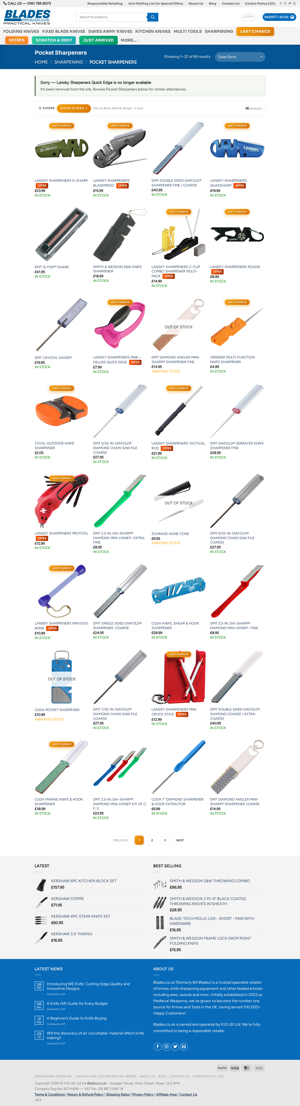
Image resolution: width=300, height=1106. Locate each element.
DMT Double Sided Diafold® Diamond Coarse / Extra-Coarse (235, 713)
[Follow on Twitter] (289, 3)
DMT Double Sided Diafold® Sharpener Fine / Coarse (176, 182)
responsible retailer (208, 1030)
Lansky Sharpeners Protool (61, 535)
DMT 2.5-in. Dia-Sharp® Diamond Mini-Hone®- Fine (234, 625)
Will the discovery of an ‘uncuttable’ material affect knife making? (95, 1035)
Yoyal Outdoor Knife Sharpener (54, 445)
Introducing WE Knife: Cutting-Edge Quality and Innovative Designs (88, 986)
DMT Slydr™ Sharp (52, 267)
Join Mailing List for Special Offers (155, 4)
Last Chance (255, 31)
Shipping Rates (118, 1094)
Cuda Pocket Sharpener (57, 710)
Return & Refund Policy (85, 1094)
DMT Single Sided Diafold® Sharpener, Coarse (117, 625)
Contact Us (231, 4)
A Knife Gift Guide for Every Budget (77, 1003)
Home (41, 62)
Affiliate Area (166, 1094)
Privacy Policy (143, 1094)
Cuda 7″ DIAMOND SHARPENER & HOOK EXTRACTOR (178, 801)
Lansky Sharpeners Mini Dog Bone (61, 625)
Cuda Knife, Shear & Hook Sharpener (175, 625)
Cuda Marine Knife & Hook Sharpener (59, 801)
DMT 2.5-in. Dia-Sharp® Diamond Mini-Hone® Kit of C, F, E (120, 803)
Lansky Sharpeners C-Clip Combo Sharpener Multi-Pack (176, 271)
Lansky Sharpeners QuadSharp (228, 182)
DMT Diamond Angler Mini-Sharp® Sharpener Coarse (235, 801)
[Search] (152, 17)
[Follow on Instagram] (285, 3)
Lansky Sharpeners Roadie (235, 269)
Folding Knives (21, 31)
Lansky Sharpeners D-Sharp (61, 182)
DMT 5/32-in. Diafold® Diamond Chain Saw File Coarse (115, 447)
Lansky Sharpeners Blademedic (111, 182)
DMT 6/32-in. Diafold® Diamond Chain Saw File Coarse (232, 537)
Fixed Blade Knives (63, 31)
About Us (195, 4)
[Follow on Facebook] (280, 3)
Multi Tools (188, 31)
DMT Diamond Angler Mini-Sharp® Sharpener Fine (176, 359)
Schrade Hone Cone (170, 534)
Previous (120, 840)
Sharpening (219, 31)
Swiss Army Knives (110, 31)
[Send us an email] (294, 3)
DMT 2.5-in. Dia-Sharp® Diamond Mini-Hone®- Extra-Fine (119, 537)
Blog (212, 4)
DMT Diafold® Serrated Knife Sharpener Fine (237, 445)
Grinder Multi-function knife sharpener (232, 359)
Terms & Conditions (50, 1094)
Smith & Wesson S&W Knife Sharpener (117, 269)
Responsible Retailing (105, 4)
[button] (248, 17)
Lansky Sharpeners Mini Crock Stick (174, 711)
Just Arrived (98, 40)
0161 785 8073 (39, 3)
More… (129, 40)
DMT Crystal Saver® (53, 358)
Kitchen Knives (153, 31)
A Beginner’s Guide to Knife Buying (77, 1018)
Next (180, 840)
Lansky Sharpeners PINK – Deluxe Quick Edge (117, 359)
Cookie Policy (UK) (260, 4)
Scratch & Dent (54, 40)
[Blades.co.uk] (36, 17)
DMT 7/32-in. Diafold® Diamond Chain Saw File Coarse (115, 713)
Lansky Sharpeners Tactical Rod (178, 445)
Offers (17, 40)
